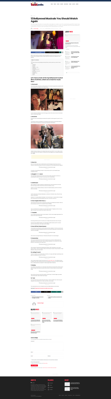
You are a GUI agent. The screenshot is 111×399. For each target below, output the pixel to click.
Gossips (61, 4)
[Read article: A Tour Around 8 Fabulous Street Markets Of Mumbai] (58, 315)
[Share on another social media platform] (62, 52)
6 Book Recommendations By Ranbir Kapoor (35, 332)
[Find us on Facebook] (76, 0)
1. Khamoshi (34, 64)
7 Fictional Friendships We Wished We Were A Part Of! (35, 321)
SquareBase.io (40, 396)
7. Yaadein (33, 70)
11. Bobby (33, 73)
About (60, 395)
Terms (73, 395)
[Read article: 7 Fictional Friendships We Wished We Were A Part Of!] (36, 315)
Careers (66, 395)
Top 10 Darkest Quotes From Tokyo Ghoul (75, 57)
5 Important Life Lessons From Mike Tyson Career (44, 288)
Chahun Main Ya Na (51, 260)
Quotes (73, 4)
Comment (33, 341)
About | (32, 0)
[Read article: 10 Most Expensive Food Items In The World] (67, 63)
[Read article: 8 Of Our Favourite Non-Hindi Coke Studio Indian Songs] (47, 315)
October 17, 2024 (42, 28)
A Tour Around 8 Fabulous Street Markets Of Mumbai (58, 321)
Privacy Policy (45, 363)
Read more (68, 49)
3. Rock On (33, 66)
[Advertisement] (55, 10)
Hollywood (66, 4)
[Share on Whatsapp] (60, 52)
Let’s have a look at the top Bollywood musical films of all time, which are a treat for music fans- (46, 63)
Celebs (70, 4)
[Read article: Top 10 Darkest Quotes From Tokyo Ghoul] (67, 58)
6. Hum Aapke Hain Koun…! (36, 69)
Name (32, 352)
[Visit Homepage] (37, 4)
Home (52, 4)
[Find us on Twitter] (77, 0)
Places (58, 4)
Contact (34, 0)
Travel (55, 4)
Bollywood (33, 330)
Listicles (34, 15)
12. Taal (33, 74)
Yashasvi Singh (35, 28)
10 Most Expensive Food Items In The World (75, 62)
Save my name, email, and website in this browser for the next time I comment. (45, 359)
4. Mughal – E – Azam (35, 67)
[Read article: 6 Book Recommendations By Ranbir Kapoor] (36, 327)
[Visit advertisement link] (72, 85)
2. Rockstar (33, 65)
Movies (77, 4)
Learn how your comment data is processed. (49, 367)
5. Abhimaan (34, 68)
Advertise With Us (77, 395)
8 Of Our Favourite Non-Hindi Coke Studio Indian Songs (46, 321)
